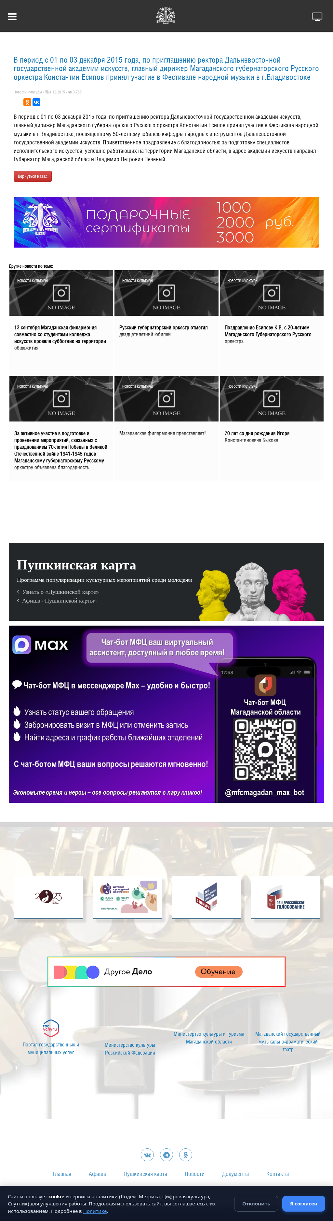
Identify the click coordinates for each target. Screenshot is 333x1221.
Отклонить (256, 1203)
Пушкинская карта (145, 1173)
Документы (235, 1173)
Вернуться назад (32, 176)
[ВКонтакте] (36, 102)
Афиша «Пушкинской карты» (58, 600)
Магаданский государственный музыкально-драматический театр (285, 1042)
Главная (62, 1173)
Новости (195, 1173)
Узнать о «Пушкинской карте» (59, 592)
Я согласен (303, 1203)
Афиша (97, 1173)
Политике (95, 1211)
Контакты (277, 1173)
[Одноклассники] (27, 102)
